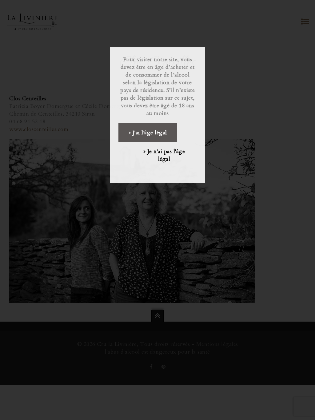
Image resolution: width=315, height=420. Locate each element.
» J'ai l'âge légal (148, 133)
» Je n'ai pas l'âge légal (164, 155)
